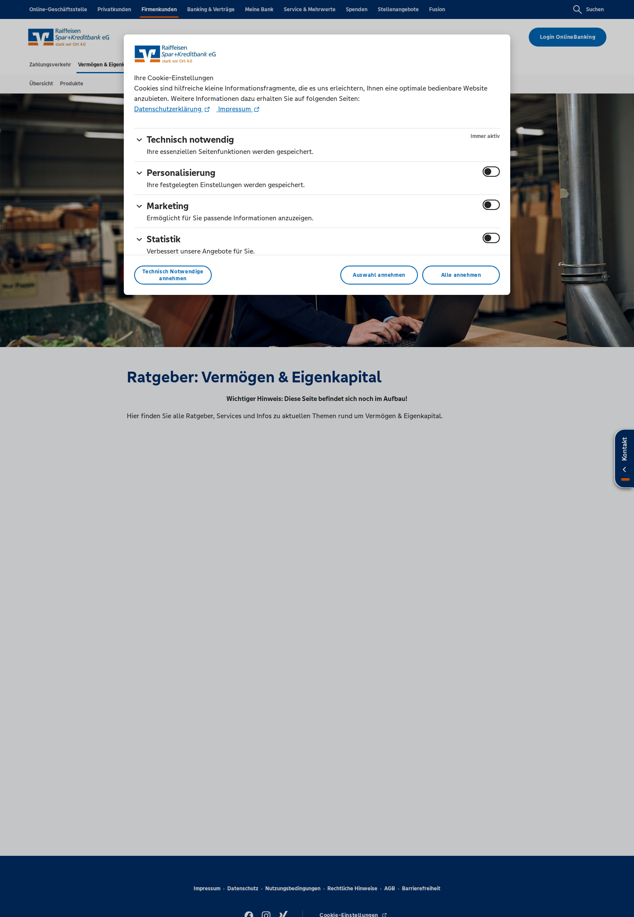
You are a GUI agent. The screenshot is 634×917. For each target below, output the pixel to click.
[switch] (491, 171)
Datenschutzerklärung (168, 109)
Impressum (235, 109)
